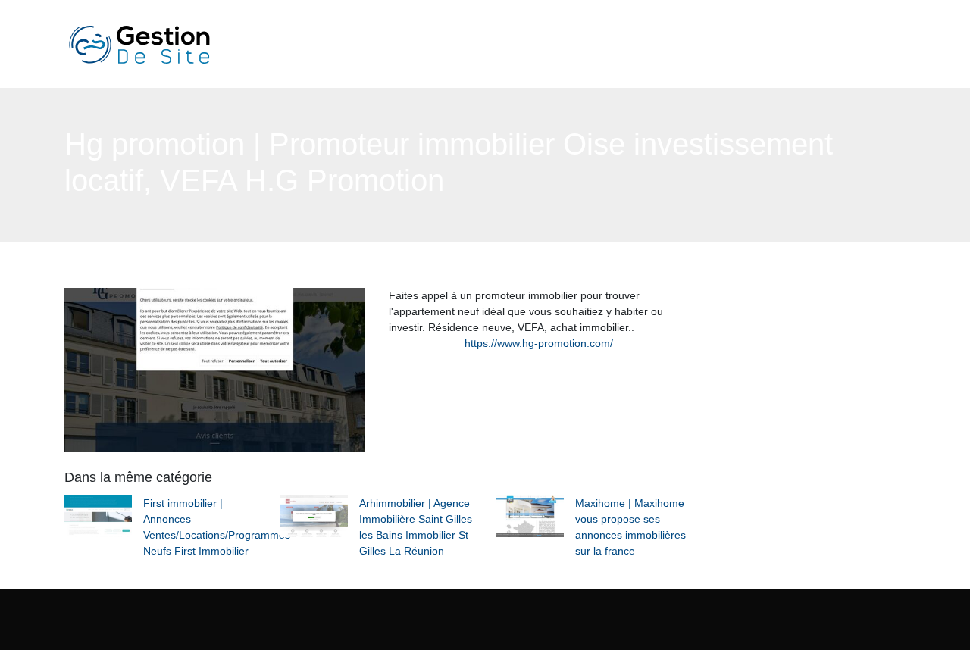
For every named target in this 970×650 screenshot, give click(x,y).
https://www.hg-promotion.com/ (539, 343)
